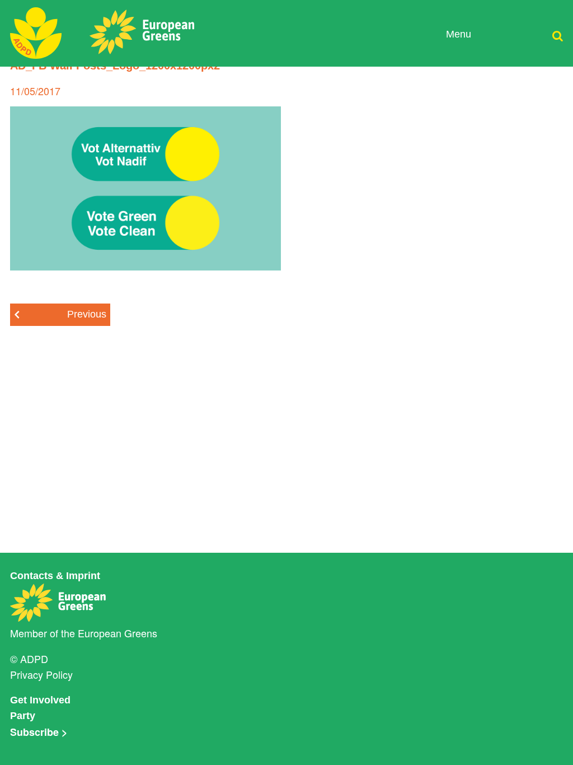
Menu (458, 34)
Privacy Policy (41, 674)
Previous (86, 314)
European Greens (117, 633)
